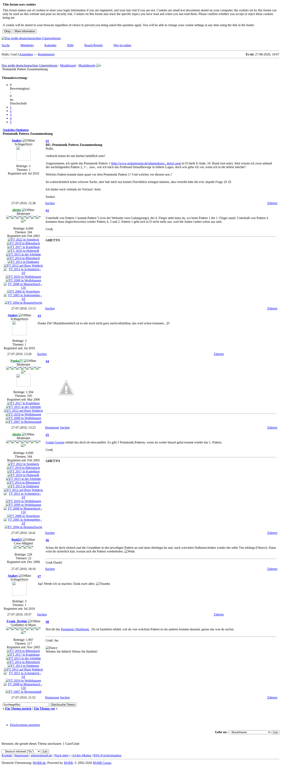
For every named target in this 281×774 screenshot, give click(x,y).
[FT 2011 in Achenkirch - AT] (23, 273)
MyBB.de (39, 763)
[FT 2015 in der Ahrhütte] (23, 254)
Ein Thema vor (44, 708)
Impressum (21, 755)
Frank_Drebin (17, 621)
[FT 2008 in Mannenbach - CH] (23, 288)
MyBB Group (102, 763)
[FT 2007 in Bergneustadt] (23, 421)
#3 (39, 316)
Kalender (50, 45)
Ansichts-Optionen (16, 130)
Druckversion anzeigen (25, 725)
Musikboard (68, 65)
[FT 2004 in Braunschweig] (23, 302)
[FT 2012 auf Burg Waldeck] (23, 265)
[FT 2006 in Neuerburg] (23, 291)
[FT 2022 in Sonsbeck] (23, 239)
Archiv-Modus (81, 755)
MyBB (68, 763)
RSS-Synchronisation (107, 755)
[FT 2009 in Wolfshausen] (23, 280)
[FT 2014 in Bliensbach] (23, 258)
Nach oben (61, 755)
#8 (47, 622)
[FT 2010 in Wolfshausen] (23, 276)
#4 (47, 361)
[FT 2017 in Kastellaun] (23, 247)
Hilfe (70, 45)
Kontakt (7, 755)
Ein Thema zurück (18, 708)
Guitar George (55, 442)
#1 (47, 141)
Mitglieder (27, 45)
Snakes (17, 140)
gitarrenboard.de (41, 755)
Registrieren (45, 54)
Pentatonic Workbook (75, 629)
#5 (47, 435)
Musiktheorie (86, 65)
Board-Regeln (93, 45)
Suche (6, 45)
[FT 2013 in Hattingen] (23, 262)
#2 (47, 210)
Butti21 (17, 539)
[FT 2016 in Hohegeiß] (23, 250)
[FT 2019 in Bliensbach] (23, 243)
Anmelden (26, 54)
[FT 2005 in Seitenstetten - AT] (23, 299)
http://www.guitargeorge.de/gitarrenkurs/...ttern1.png (146, 163)
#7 (39, 576)
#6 (47, 540)
